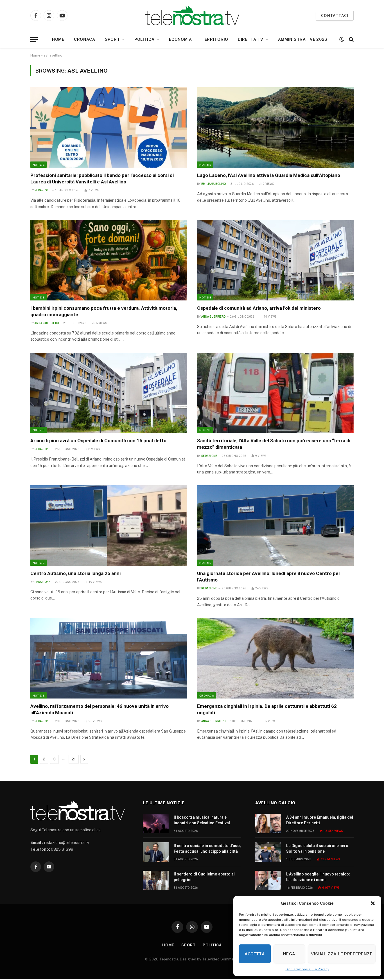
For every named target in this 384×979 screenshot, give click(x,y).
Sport (112, 39)
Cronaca (84, 39)
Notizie (38, 164)
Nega (289, 953)
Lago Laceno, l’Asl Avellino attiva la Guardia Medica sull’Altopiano (268, 175)
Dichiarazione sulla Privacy (307, 969)
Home (58, 39)
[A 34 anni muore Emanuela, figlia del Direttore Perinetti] (268, 823)
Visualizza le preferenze (341, 953)
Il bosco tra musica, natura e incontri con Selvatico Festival (202, 820)
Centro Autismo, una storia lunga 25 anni (75, 573)
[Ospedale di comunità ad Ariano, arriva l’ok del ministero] (275, 260)
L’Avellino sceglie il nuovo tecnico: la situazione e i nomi (318, 877)
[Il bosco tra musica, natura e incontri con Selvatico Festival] (156, 823)
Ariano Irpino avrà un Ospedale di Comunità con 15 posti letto (98, 440)
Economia (180, 39)
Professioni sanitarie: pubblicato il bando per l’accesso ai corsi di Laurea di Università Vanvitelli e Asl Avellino (102, 178)
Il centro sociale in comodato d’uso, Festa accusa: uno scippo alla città (207, 848)
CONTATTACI (335, 16)
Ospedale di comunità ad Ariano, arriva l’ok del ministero (259, 308)
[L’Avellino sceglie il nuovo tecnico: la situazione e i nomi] (268, 880)
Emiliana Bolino (213, 183)
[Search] (351, 39)
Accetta (255, 953)
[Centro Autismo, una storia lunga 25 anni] (108, 525)
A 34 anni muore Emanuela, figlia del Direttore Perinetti (319, 820)
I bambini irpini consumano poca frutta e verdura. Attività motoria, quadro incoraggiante (103, 311)
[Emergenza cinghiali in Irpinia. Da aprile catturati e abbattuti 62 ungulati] (275, 658)
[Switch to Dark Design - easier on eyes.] (341, 39)
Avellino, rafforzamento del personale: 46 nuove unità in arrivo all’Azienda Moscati (99, 709)
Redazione (43, 190)
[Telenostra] (192, 16)
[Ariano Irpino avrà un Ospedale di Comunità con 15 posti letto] (108, 393)
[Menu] (34, 39)
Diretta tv (250, 39)
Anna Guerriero (47, 323)
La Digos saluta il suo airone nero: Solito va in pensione (317, 848)
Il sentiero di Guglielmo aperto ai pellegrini (204, 877)
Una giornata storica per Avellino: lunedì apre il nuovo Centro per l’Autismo (268, 577)
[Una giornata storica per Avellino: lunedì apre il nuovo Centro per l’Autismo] (275, 525)
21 (74, 759)
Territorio (215, 39)
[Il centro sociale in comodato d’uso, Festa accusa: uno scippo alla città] (156, 852)
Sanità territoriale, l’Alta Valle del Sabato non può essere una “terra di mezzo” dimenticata (273, 444)
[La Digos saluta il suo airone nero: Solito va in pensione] (268, 852)
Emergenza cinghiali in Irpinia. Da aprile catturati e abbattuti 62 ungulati (267, 709)
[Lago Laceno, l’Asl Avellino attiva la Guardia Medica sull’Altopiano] (275, 127)
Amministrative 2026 (302, 39)
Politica (144, 39)
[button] (373, 903)
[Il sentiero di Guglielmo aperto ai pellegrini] (156, 880)
